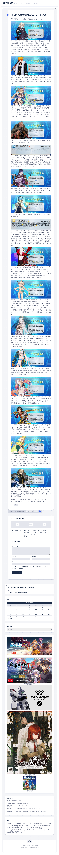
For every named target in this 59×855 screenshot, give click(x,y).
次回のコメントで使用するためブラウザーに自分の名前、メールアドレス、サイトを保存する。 (30, 567)
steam (47, 826)
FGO (16, 505)
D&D (17, 823)
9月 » (11, 618)
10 (36, 609)
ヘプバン (33, 830)
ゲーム (35, 511)
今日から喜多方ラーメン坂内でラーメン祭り (17, 806)
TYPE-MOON (15, 828)
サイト (14, 561)
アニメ (8, 830)
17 (36, 612)
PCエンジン (9, 825)
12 (48, 609)
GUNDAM (41, 823)
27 (10, 616)
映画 (10, 832)
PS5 (31, 684)
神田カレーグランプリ (23, 832)
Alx (38, 847)
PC (50, 823)
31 (36, 616)
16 (29, 612)
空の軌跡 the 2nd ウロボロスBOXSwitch (29, 656)
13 (10, 612)
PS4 (24, 825)
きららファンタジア (32, 828)
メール (34, 556)
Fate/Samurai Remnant (29, 823)
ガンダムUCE (15, 830)
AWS (12, 823)
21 (16, 614)
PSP (29, 825)
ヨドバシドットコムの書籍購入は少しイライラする (19, 808)
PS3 (23, 825)
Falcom (21, 824)
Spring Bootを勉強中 (12, 800)
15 (23, 612)
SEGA (35, 826)
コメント (15, 546)
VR (19, 827)
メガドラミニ (38, 830)
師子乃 (20, 800)
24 (36, 614)
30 (29, 616)
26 (48, 614)
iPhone (45, 823)
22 (23, 614)
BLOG (27, 511)
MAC (48, 823)
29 (23, 616)
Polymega (15, 826)
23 (29, 614)
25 (42, 614)
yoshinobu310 (21, 511)
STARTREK (41, 826)
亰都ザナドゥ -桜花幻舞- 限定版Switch (29, 684)
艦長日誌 (8, 3)
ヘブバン (28, 830)
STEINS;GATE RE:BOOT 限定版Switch (29, 775)
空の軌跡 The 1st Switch (29, 791)
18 (42, 612)
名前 (14, 556)
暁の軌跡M (15, 832)
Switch (9, 828)
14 (16, 612)
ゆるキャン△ (48, 827)
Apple (9, 824)
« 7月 (8, 618)
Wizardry (23, 828)
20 (10, 614)
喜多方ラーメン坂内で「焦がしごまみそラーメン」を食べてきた (22, 811)
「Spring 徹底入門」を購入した (14, 803)
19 (48, 612)
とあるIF (41, 828)
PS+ (20, 826)
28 (16, 616)
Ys (26, 827)
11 (42, 609)
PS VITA (32, 825)
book (15, 823)
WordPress (29, 847)
